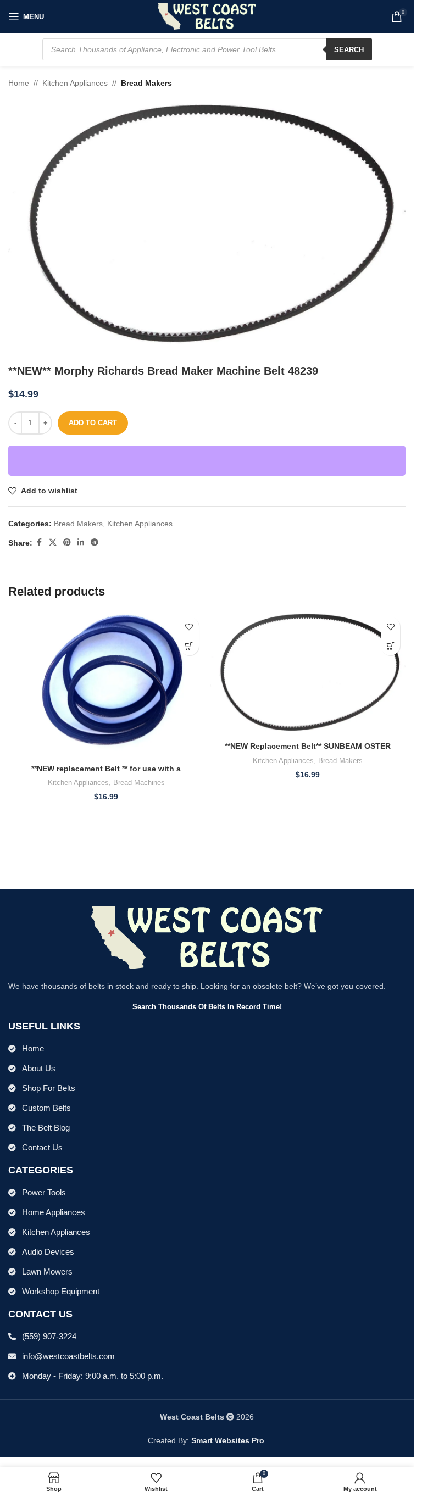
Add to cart (93, 423)
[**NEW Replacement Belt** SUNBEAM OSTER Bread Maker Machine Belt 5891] (308, 673)
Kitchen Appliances (75, 83)
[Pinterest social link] (67, 542)
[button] (189, 645)
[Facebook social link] (39, 542)
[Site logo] (207, 16)
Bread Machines (139, 782)
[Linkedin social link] (80, 542)
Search (349, 50)
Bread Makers (146, 83)
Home (18, 83)
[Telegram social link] (94, 542)
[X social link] (53, 542)
